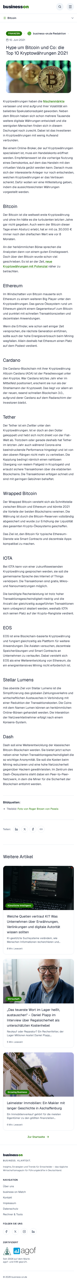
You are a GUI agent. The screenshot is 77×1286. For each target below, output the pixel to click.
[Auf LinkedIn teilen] (16, 829)
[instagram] (24, 1231)
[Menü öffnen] (70, 6)
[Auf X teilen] (24, 829)
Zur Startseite (36, 1137)
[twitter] (15, 1231)
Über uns (8, 1186)
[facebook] (6, 1231)
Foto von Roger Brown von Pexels (38, 808)
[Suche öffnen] (60, 6)
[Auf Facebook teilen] (33, 829)
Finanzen (14, 33)
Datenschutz (10, 1208)
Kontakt (7, 1197)
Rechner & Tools (13, 1214)
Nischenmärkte (53, 101)
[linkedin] (33, 1231)
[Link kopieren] (41, 829)
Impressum (9, 1203)
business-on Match (14, 1192)
